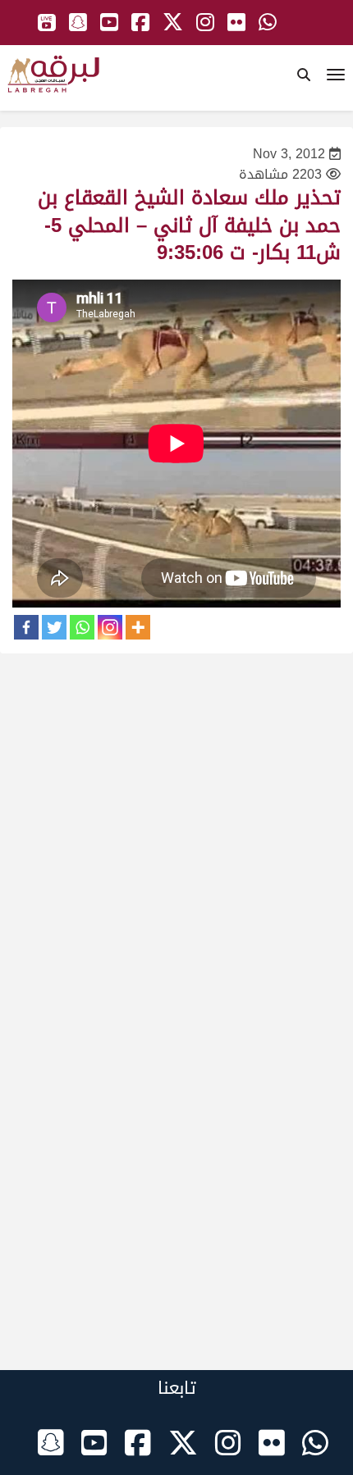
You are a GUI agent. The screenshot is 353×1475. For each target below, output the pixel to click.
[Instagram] (110, 627)
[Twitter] (54, 627)
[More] (138, 627)
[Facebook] (26, 627)
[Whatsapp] (82, 627)
